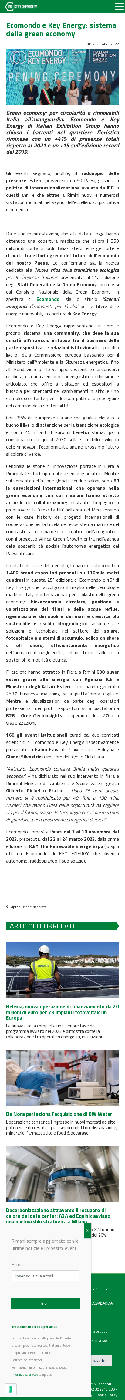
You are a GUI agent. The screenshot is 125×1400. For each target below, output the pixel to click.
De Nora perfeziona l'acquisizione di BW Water (59, 1114)
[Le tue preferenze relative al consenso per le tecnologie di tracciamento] (10, 1389)
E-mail (18, 1264)
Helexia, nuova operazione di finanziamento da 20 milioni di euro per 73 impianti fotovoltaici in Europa (62, 1012)
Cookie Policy (106, 1395)
